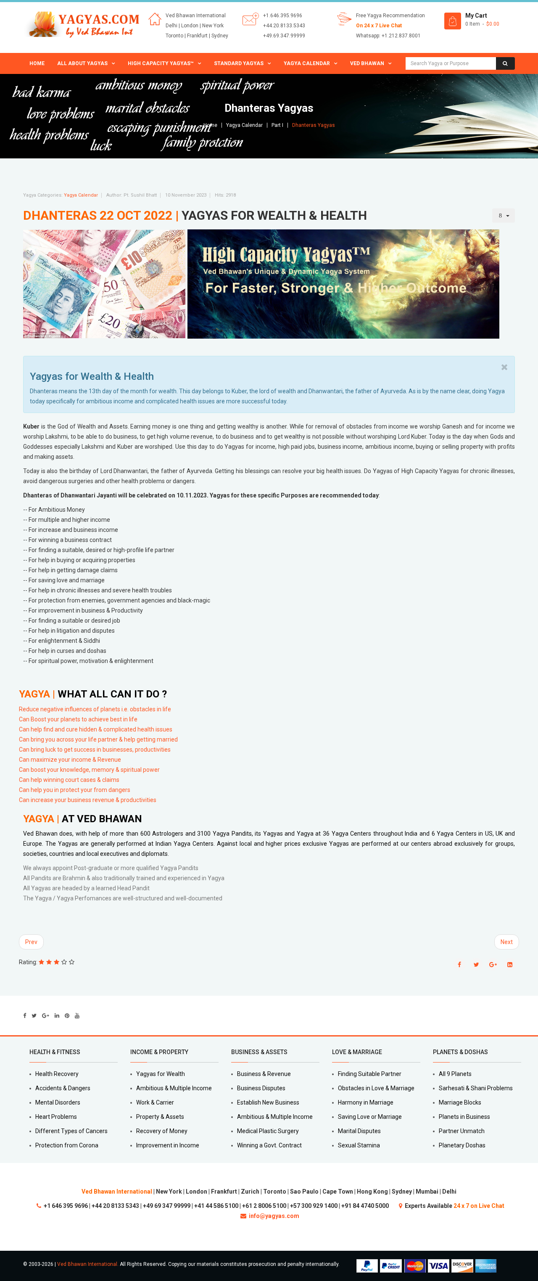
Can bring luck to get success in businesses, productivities (95, 749)
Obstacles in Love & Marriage (376, 1088)
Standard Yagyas (239, 63)
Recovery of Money (161, 1131)
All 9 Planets (455, 1074)
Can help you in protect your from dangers (75, 789)
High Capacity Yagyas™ (161, 63)
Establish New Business (268, 1102)
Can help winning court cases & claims (69, 779)
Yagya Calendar (307, 63)
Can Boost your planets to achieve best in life (78, 719)
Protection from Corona (66, 1145)
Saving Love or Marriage (370, 1116)
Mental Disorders (57, 1102)
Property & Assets (160, 1116)
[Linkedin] (57, 1015)
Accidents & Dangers (62, 1088)
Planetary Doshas (462, 1145)
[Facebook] (24, 1015)
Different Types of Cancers (71, 1131)
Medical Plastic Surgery (268, 1131)
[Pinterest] (67, 1015)
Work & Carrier (155, 1102)
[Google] (45, 1015)
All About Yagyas (82, 63)
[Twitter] (34, 1015)
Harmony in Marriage (365, 1102)
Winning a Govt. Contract (269, 1145)
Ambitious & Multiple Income (174, 1088)
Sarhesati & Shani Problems (476, 1088)
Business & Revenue (264, 1074)
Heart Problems (56, 1116)
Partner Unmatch (462, 1131)
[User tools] (503, 215)
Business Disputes (261, 1088)
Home (37, 63)
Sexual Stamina (359, 1145)
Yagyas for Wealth (160, 1074)
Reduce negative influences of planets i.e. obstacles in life (95, 709)
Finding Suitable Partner (369, 1074)
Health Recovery (57, 1074)
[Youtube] (77, 1015)
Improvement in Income (167, 1145)
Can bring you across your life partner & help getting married (98, 739)
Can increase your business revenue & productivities (87, 800)
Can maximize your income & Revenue (70, 759)
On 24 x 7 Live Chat (379, 26)
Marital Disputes (359, 1131)
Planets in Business (464, 1116)
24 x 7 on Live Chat (479, 1205)
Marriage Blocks (460, 1102)
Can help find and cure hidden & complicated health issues (95, 729)
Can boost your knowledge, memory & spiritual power (89, 769)
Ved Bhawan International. (88, 1264)
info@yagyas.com (274, 1216)
